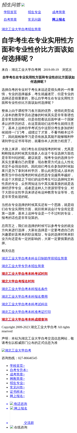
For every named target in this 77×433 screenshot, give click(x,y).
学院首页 (10, 12)
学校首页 (17, 365)
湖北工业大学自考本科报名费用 (25, 296)
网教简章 (17, 378)
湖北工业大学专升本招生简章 (23, 266)
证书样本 (17, 391)
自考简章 (10, 19)
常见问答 (17, 387)
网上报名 (58, 19)
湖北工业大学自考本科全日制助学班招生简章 (34, 258)
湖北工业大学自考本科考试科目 (25, 304)
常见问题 (34, 19)
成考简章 (58, 12)
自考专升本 (19, 370)
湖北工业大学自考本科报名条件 (25, 289)
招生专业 (34, 12)
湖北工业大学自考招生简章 (21, 29)
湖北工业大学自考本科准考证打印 (26, 312)
